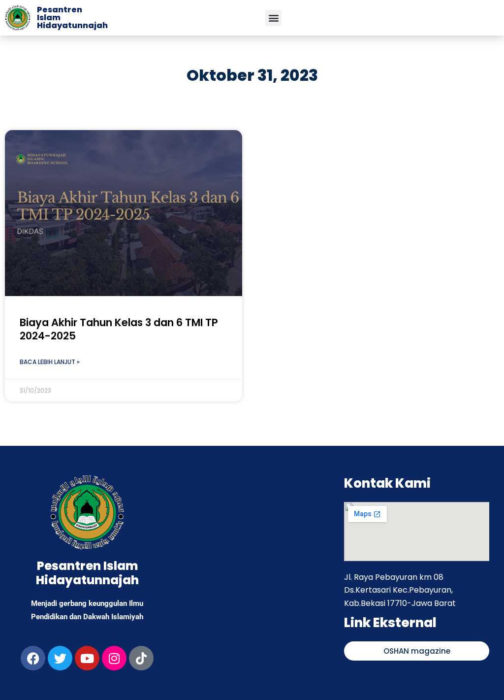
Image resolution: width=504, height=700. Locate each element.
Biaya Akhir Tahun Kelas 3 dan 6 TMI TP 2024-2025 (119, 329)
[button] (273, 18)
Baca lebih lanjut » (50, 362)
